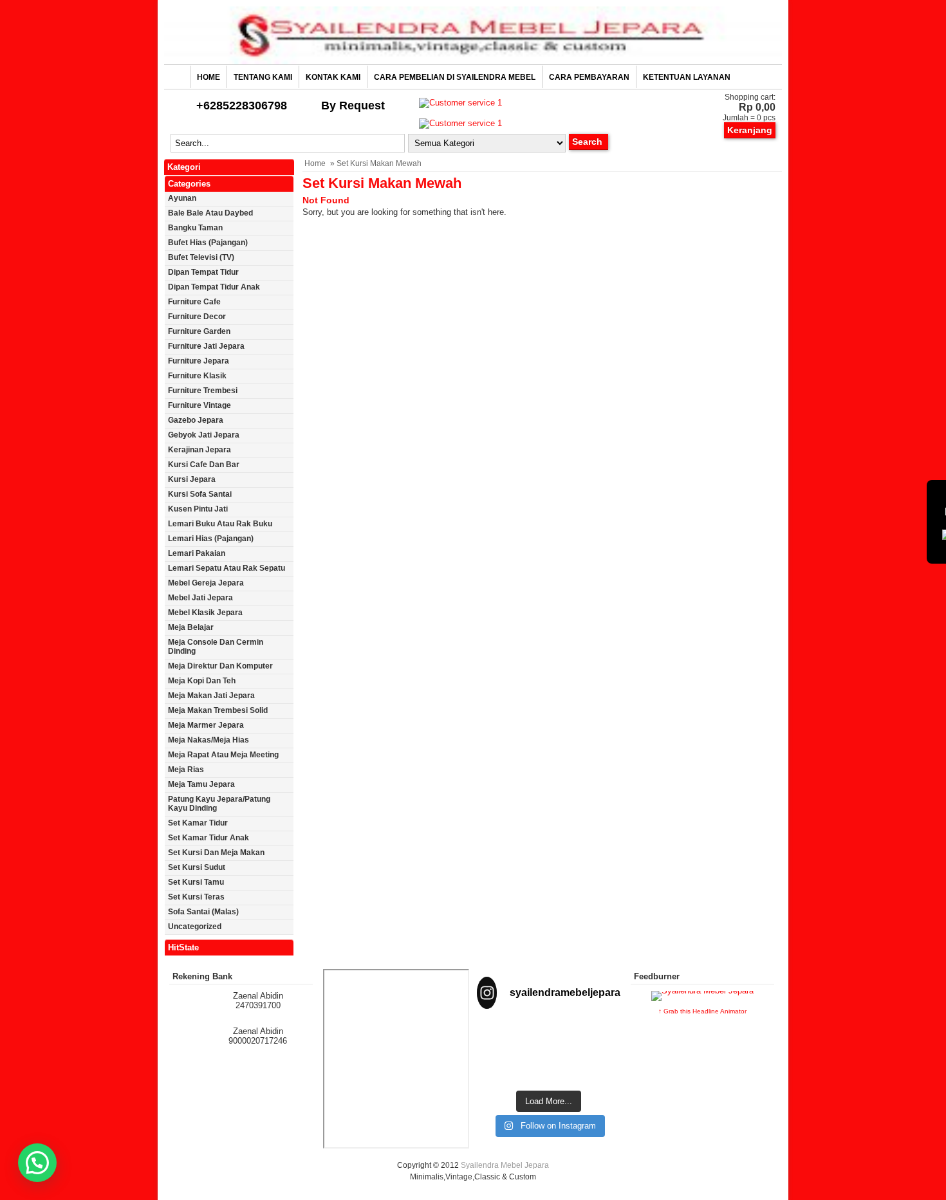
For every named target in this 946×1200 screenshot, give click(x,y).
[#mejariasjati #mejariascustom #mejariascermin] (499, 1067)
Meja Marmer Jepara (206, 725)
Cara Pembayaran (589, 77)
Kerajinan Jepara (199, 449)
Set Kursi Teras (196, 896)
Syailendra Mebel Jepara (505, 1165)
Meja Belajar (191, 627)
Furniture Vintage (199, 405)
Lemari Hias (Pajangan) (211, 538)
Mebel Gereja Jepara (206, 582)
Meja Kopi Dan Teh (202, 680)
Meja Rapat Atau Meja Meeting (223, 754)
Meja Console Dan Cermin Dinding (215, 647)
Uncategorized (194, 926)
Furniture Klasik (197, 375)
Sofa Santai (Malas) (203, 911)
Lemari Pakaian (196, 553)
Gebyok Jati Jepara (203, 434)
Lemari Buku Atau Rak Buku (220, 523)
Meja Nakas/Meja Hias (208, 739)
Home (208, 77)
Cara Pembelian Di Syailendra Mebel (454, 77)
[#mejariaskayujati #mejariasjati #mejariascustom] (549, 1067)
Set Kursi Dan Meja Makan (216, 852)
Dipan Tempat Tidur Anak (214, 286)
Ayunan (182, 198)
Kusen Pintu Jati (198, 508)
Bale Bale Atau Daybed (210, 212)
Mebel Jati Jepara (200, 597)
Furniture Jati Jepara (206, 346)
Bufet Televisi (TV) (201, 257)
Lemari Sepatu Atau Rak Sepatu (226, 568)
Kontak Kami (333, 77)
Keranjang (749, 130)
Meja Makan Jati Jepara (211, 695)
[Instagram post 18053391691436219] (549, 1036)
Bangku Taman (195, 227)
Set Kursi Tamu (196, 882)
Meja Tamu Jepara (201, 784)
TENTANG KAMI (263, 77)
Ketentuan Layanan (686, 77)
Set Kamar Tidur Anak (208, 837)
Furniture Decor (197, 316)
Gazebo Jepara (195, 420)
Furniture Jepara (198, 360)
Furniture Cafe (194, 301)
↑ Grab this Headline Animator (702, 1011)
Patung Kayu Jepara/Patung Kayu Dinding (219, 804)
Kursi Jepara (192, 479)
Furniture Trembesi (202, 390)
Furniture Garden (199, 331)
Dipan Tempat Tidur (203, 272)
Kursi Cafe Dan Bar (203, 464)
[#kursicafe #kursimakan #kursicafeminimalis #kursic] (598, 1067)
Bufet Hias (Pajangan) (208, 242)
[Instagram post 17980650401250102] (598, 1036)
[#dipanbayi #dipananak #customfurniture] (499, 1036)
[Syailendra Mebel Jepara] (473, 61)
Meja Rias (186, 769)
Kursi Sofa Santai (200, 494)
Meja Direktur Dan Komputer (220, 665)
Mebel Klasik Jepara (205, 612)
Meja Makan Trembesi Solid (218, 710)
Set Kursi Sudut (196, 867)
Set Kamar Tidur (198, 822)
